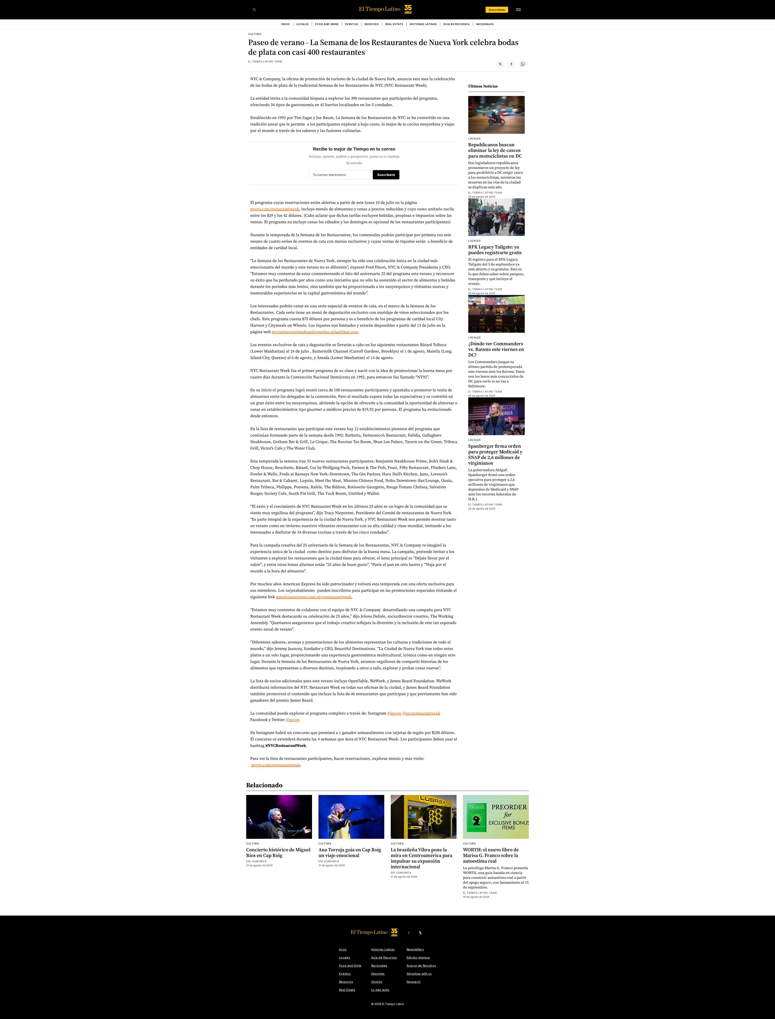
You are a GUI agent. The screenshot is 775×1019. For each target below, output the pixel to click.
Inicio (285, 24)
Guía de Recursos (456, 24)
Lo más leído (380, 990)
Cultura (254, 34)
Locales (302, 24)
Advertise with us (419, 973)
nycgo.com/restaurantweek (274, 209)
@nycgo (394, 713)
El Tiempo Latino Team (265, 61)
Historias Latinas (423, 24)
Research (414, 981)
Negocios (371, 24)
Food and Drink (327, 24)
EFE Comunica (256, 861)
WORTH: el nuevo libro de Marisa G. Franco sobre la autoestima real (491, 855)
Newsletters (415, 949)
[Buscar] (254, 9)
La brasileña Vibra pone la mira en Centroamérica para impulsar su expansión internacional (421, 858)
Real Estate (394, 24)
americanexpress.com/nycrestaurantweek (313, 597)
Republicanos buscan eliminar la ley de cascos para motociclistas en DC (495, 150)
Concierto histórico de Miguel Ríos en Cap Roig (278, 852)
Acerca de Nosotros (421, 965)
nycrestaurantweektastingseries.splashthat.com (315, 332)
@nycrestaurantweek (421, 713)
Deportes (378, 973)
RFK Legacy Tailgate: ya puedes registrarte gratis (495, 249)
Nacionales (485, 24)
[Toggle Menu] (518, 9)
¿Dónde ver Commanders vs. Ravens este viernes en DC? (496, 349)
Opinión (376, 981)
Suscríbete (497, 9)
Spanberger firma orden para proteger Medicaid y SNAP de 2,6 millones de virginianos (495, 454)
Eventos (351, 24)
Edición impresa (418, 957)
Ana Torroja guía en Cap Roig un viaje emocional (349, 852)
